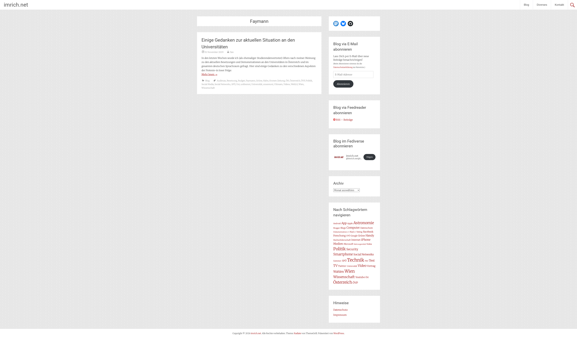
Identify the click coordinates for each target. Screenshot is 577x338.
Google (354, 235)
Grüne (259, 80)
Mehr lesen (209, 74)
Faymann (250, 80)
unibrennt (245, 84)
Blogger (336, 228)
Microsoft (348, 244)
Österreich (295, 80)
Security (352, 249)
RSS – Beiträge (344, 119)
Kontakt (559, 4)
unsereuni (268, 84)
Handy (370, 235)
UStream (278, 84)
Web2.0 (294, 84)
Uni (238, 84)
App (344, 223)
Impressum (340, 314)
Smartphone (343, 254)
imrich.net (16, 5)
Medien (338, 243)
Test (372, 260)
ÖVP (303, 80)
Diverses (542, 4)
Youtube (360, 277)
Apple (350, 223)
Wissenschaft (208, 88)
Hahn (266, 80)
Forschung (339, 235)
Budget (241, 80)
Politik (309, 80)
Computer (353, 227)
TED (366, 261)
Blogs (343, 228)
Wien (301, 84)
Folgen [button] (369, 157)
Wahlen (338, 271)
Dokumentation (340, 232)
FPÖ (348, 235)
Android (337, 223)
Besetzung (232, 80)
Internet (355, 239)
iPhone (365, 239)
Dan (232, 52)
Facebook (368, 231)
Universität (256, 84)
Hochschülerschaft (342, 240)
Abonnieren (343, 83)
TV (335, 266)
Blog (526, 4)
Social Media (207, 84)
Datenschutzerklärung (343, 67)
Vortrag (371, 265)
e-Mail (351, 232)
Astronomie (363, 223)
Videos (287, 84)
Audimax (221, 80)
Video (362, 266)
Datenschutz (366, 228)
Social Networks (222, 84)
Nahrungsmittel (360, 244)
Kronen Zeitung (277, 80)
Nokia (369, 244)
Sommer (337, 261)
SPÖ (233, 84)
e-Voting (358, 232)
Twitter (342, 266)
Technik (355, 260)
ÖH (287, 80)
